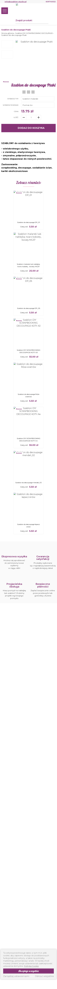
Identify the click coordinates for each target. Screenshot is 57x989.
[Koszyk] (53, 10)
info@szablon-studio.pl (16, 2)
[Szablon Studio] (28, 10)
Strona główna (7, 33)
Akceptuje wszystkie (28, 971)
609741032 (51, 2)
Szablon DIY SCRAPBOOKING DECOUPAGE (34, 33)
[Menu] (4, 10)
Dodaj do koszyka (31, 128)
